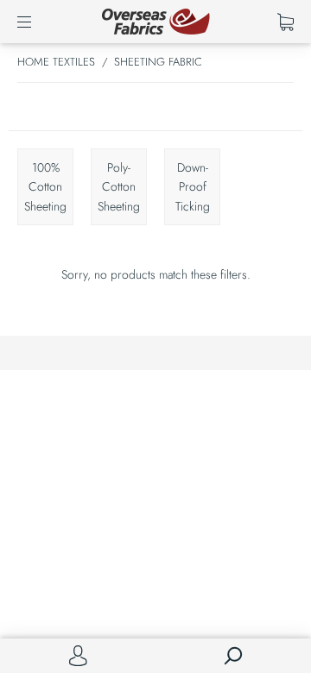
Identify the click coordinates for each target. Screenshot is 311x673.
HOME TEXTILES (56, 61)
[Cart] (285, 21)
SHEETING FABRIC (158, 61)
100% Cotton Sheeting (45, 187)
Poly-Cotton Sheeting (119, 187)
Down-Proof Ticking (192, 187)
